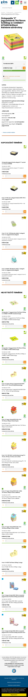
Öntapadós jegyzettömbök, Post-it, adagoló (10, 14)
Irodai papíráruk (17, 12)
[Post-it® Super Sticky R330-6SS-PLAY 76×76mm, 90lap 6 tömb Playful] (14, 410)
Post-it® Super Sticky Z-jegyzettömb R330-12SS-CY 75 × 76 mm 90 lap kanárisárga (13, 384)
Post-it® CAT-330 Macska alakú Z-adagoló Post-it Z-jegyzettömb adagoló (13, 234)
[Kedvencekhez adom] (24, 64)
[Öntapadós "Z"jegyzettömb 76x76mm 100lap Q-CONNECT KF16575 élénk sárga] (14, 339)
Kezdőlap (3, 12)
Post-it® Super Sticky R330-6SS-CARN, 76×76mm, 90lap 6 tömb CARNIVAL (12, 491)
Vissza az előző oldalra (9, 132)
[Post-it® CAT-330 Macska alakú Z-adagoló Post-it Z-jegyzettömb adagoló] (14, 224)
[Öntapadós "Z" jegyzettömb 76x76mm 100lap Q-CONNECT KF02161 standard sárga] (14, 303)
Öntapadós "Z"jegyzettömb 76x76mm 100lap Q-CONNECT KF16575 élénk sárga (14, 348)
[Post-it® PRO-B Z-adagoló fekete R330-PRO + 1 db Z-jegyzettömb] (14, 188)
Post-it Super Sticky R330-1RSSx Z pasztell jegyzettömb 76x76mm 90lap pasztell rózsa (13, 631)
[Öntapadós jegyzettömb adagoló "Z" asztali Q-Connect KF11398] (14, 153)
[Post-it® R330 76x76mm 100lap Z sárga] (14, 553)
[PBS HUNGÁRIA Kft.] (4, 2)
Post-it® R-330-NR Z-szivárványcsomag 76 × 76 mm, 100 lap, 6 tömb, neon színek (13, 456)
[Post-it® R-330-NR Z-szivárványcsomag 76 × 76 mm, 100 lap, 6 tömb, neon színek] (14, 446)
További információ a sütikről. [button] (14, 691)
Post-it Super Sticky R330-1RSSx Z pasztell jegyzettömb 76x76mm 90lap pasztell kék (13, 596)
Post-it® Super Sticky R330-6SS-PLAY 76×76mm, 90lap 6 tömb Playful (11, 420)
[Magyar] (21, 3)
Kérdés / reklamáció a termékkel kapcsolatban (11, 77)
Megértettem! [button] (14, 694)
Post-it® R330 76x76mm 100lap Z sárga (12, 562)
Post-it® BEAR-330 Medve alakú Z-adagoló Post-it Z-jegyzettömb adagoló (13, 269)
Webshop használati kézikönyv (14, 682)
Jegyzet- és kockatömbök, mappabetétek (9, 13)
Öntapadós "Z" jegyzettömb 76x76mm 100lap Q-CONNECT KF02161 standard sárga (14, 313)
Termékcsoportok (9, 12)
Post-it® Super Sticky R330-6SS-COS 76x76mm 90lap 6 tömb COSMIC (11, 527)
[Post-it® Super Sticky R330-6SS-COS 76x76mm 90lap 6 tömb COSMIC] (14, 517)
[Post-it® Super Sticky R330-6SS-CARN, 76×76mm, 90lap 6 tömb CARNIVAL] (14, 482)
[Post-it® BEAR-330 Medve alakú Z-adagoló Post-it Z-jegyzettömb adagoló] (14, 259)
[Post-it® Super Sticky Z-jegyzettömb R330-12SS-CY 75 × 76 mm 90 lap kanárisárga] (14, 374)
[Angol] (21, 1)
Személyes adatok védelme (14, 685)
